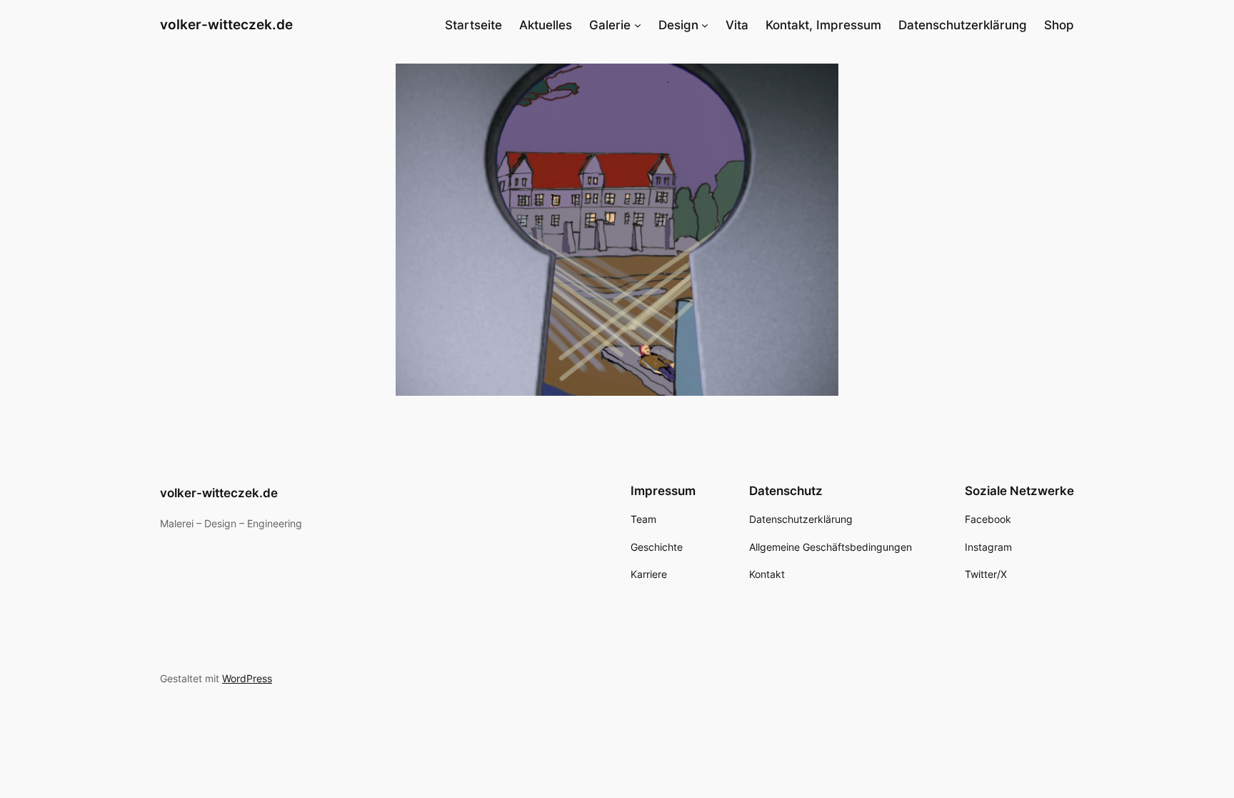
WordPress (247, 678)
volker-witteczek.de (226, 24)
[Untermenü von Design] (704, 25)
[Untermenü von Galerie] (637, 25)
